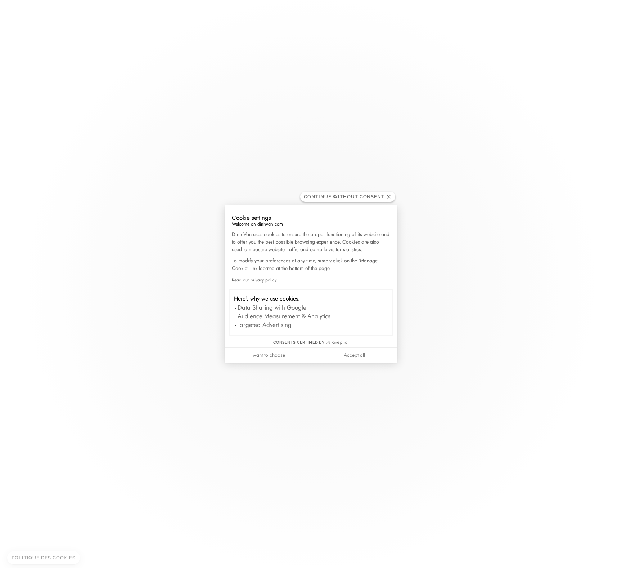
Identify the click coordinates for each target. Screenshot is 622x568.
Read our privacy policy (254, 280)
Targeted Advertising (265, 324)
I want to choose (267, 355)
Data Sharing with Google (272, 307)
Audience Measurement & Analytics (284, 316)
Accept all (354, 355)
